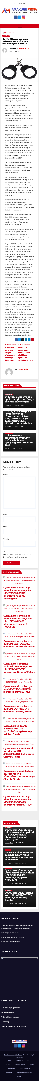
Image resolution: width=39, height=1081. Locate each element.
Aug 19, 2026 (9, 883)
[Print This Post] (3, 32)
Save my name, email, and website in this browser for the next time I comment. (17, 555)
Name (5, 514)
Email (5, 526)
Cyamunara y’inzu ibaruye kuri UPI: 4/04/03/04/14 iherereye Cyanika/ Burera (17, 709)
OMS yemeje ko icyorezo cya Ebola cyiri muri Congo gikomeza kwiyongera (19, 399)
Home (9, 1060)
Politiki (19, 1076)
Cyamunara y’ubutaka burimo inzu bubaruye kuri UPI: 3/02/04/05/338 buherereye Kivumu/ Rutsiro (19, 667)
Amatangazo (19, 1060)
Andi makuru (6, 35)
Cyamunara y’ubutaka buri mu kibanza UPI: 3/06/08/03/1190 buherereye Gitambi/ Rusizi (18, 752)
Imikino (32, 1064)
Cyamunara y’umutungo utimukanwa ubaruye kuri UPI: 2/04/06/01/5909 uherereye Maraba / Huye (17, 800)
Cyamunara (8, 827)
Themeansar (19, 1057)
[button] (36, 26)
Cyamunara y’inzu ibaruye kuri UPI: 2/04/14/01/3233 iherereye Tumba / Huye (17, 689)
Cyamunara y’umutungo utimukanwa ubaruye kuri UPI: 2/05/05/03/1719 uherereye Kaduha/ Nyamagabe (17, 593)
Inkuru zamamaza (25, 1068)
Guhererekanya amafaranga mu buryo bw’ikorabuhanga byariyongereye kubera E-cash (19, 440)
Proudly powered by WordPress (13, 1055)
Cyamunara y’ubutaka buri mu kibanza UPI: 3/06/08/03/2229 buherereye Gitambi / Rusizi (19, 775)
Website (6, 539)
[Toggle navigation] (20, 26)
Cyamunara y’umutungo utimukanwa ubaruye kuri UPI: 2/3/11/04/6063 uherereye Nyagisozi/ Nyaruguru (17, 621)
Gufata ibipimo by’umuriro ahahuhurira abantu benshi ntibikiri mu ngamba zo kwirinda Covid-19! (25, 352)
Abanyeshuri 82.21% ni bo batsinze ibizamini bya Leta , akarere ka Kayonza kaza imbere (19, 856)
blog (28, 1060)
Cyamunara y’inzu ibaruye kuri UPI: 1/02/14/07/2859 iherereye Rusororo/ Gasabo (19, 644)
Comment (7, 474)
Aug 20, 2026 (9, 863)
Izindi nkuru (9, 1072)
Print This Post (9, 32)
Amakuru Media (24, 49)
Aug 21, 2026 (9, 843)
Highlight (8, 850)
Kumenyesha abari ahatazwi (24, 1072)
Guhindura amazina (20, 1064)
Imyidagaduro (11, 1068)
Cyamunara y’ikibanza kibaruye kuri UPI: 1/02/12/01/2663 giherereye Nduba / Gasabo (17, 730)
